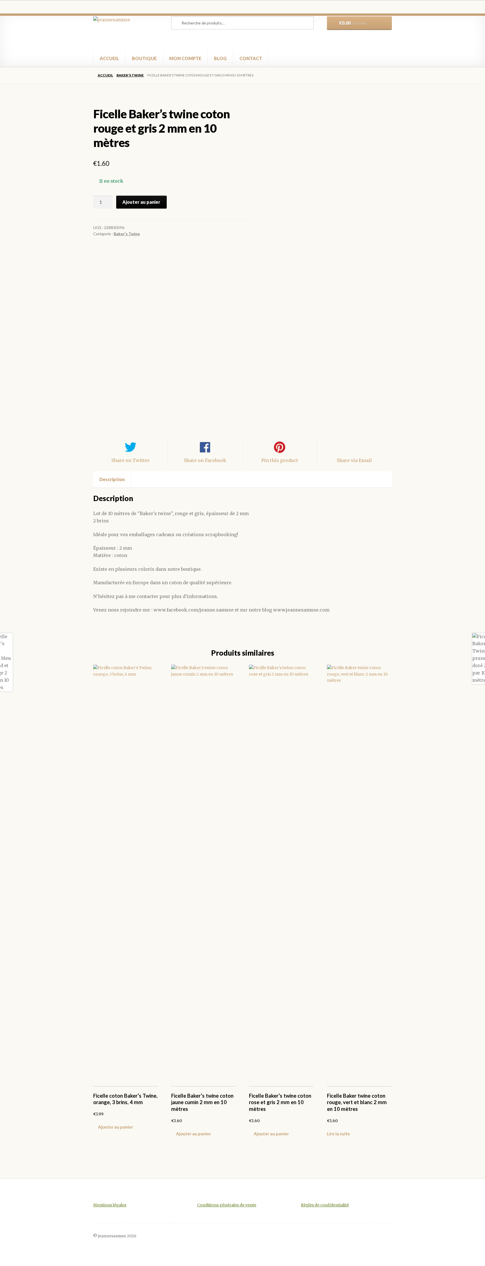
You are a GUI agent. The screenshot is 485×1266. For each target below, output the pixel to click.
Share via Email (354, 460)
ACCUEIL (109, 58)
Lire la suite (338, 1133)
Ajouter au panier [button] (115, 1126)
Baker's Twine (130, 75)
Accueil (105, 75)
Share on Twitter (130, 460)
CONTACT (250, 58)
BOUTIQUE (144, 58)
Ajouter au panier (141, 202)
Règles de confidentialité (325, 1205)
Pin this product (279, 460)
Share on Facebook (205, 460)
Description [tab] (112, 479)
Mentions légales (109, 1205)
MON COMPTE (185, 58)
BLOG (220, 58)
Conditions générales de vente (226, 1205)
